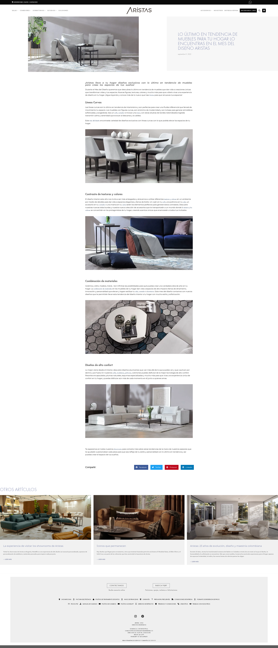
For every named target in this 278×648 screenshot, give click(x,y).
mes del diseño (95, 120)
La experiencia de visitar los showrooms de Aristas (33, 545)
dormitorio (150, 291)
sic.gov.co (152, 640)
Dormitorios (38, 10)
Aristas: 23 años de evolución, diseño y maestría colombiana (226, 545)
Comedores (25, 10)
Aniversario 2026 (248, 10)
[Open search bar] (259, 11)
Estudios (51, 10)
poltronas (128, 373)
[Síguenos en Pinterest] (260, 2)
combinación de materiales (102, 289)
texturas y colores (170, 199)
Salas (14, 10)
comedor (121, 113)
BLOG (26, 2)
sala (184, 202)
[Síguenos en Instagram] (257, 2)
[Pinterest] (142, 616)
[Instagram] (135, 616)
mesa (138, 113)
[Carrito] (264, 10)
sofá (115, 113)
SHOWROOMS (18, 2)
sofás (114, 373)
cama (124, 205)
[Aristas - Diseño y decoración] (139, 10)
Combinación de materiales (101, 281)
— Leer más (7, 559)
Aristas (151, 95)
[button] (141, 467)
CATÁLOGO (34, 2)
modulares (120, 373)
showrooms (118, 449)
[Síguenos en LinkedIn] (264, 2)
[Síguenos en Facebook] (253, 2)
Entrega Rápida (231, 10)
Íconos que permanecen (111, 545)
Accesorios (206, 10)
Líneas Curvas (93, 102)
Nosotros (218, 10)
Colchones (63, 10)
